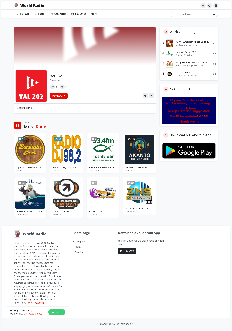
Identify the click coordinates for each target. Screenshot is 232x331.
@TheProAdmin (36, 302)
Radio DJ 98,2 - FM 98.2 (65, 167)
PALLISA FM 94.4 (184, 72)
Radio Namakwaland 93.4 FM (103, 167)
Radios (41, 13)
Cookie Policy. (34, 313)
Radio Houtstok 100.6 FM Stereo (30, 211)
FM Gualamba (97, 211)
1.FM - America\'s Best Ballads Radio (193, 41)
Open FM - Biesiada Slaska (30, 167)
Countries (80, 13)
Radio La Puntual (62, 211)
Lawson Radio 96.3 (186, 52)
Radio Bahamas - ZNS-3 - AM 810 (139, 208)
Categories (60, 13)
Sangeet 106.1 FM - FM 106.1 (191, 62)
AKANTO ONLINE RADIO (138, 167)
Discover (24, 13)
